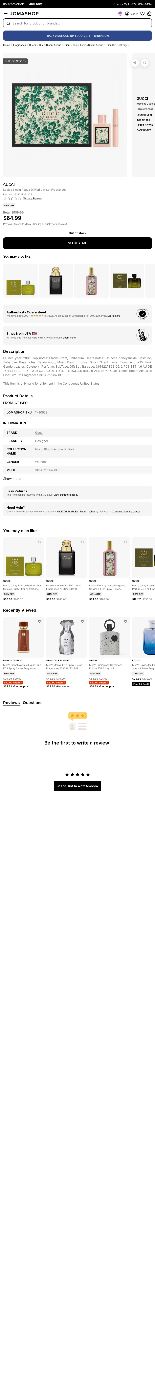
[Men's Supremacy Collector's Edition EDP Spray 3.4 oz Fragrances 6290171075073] (126, 621)
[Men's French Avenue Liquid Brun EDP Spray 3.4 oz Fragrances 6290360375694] (40, 621)
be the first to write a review (77, 786)
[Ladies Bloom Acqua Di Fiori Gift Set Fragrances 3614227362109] (145, 63)
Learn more (113, 315)
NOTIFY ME (77, 243)
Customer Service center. (126, 511)
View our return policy (66, 494)
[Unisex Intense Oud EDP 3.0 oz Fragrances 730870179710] (83, 542)
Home (6, 45)
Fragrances (19, 45)
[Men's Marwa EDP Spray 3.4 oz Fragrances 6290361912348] (83, 621)
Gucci (32, 45)
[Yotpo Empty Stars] (12, 198)
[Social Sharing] (135, 63)
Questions (33, 702)
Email (83, 511)
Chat (92, 511)
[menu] (5, 13)
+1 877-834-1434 (68, 511)
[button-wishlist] (142, 13)
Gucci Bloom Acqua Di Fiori (54, 45)
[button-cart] (149, 13)
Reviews (11, 702)
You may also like (16, 256)
